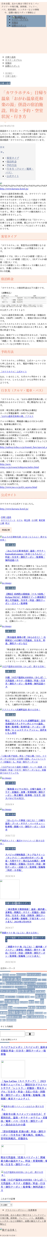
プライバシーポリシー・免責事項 (21, 1210)
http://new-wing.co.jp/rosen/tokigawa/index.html (19, 466)
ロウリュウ (26, 990)
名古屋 (32, 997)
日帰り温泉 (10, 57)
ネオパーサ (29, 983)
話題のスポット (12, 65)
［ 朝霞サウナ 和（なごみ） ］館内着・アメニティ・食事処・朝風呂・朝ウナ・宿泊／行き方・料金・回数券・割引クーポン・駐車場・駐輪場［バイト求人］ (26, 951)
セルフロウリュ (14, 983)
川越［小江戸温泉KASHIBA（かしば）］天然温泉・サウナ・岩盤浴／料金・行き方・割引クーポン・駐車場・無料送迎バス (26, 682)
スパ (39, 980)
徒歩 (10, 1007)
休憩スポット (10, 997)
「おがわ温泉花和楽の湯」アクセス (16, 416)
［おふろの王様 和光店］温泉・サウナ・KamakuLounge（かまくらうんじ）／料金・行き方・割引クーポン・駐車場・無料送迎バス (25, 555)
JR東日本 (5, 975)
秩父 (7, 523)
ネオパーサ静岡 (21, 987)
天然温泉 (11, 1001)
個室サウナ (20, 997)
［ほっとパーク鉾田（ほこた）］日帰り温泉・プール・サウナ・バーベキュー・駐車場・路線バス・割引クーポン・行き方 (25, 825)
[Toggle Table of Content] (2, 152)
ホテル (20, 520)
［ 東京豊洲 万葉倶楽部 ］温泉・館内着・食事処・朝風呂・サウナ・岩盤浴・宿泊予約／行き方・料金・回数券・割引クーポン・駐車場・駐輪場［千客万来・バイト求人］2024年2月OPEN (26, 915)
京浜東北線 (40, 991)
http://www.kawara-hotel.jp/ (14, 188)
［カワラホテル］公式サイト (13, 371)
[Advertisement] (23, 41)
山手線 (37, 1002)
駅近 (4, 1020)
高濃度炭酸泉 (11, 1020)
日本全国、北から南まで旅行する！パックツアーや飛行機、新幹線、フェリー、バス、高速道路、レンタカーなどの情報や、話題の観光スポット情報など (23, 1220)
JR (1, 975)
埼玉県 (27, 520)
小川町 (34, 520)
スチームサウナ (29, 979)
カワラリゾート (8, 520)
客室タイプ (13, 158)
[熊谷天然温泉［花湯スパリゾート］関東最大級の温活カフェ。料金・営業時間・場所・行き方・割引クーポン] (14, 1153)
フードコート (8, 991)
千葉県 (27, 997)
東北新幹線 (39, 1013)
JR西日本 (13, 975)
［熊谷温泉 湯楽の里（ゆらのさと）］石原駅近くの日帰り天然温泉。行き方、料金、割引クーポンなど (25, 640)
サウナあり (11, 979)
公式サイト (13, 176)
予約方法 (12, 165)
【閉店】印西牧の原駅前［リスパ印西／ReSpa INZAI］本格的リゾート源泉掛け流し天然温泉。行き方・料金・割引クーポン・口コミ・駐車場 (25, 598)
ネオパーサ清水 (8, 987)
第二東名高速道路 (35, 1016)
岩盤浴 (8, 62)
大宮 (2, 1002)
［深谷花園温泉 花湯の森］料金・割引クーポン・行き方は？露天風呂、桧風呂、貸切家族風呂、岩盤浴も (23, 1135)
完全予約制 (24, 1002)
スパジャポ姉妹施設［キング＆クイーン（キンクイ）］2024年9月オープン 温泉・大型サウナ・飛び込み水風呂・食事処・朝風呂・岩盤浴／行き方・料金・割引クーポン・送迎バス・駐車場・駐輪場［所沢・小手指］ (25, 862)
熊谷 (24, 1017)
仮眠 (2, 996)
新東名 (31, 1007)
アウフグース (34, 974)
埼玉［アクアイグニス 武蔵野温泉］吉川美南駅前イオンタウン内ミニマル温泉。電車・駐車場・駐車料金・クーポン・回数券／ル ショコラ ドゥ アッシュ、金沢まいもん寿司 (26, 727)
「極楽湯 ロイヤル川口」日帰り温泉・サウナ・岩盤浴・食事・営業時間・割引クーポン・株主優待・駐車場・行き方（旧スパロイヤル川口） (25, 793)
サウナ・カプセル (13, 59)
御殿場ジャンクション (20, 1008)
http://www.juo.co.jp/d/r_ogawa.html (18, 487)
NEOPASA (21, 974)
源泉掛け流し (14, 1017)
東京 (30, 1012)
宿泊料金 (12, 161)
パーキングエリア (37, 986)
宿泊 (31, 1002)
